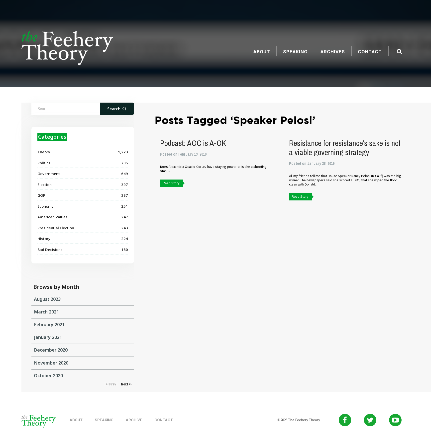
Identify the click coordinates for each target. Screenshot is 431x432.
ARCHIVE (134, 420)
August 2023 (47, 299)
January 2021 (48, 337)
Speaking (295, 52)
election (44, 184)
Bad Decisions (50, 249)
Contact (370, 52)
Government (48, 173)
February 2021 (49, 324)
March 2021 (46, 312)
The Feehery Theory (67, 49)
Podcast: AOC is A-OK (193, 143)
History (43, 238)
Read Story (171, 183)
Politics (43, 162)
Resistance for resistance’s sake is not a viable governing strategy (345, 148)
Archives (333, 52)
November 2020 (51, 363)
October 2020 (48, 375)
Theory (43, 151)
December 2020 (51, 350)
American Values (52, 216)
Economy (45, 206)
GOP (41, 195)
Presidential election (55, 227)
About (261, 52)
